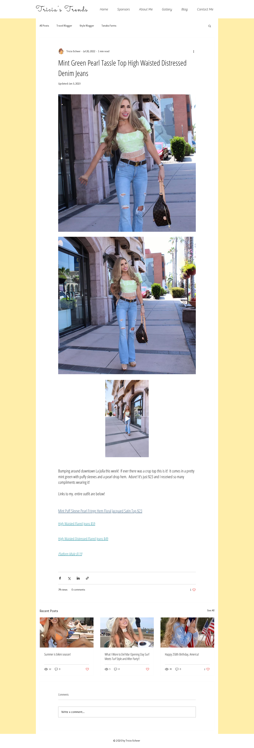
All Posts (44, 25)
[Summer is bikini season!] (67, 632)
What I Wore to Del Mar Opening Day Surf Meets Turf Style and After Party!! (127, 656)
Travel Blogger (64, 25)
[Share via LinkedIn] (78, 578)
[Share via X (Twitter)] (69, 578)
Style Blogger (87, 25)
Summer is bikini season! (57, 654)
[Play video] (127, 418)
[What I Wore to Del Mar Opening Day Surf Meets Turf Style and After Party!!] (127, 632)
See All (210, 610)
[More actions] (193, 51)
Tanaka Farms (109, 25)
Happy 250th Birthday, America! (182, 654)
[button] (209, 25)
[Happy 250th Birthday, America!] (187, 632)
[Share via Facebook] (60, 578)
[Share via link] (87, 578)
